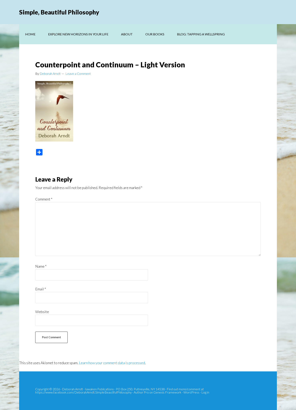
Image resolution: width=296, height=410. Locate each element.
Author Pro (141, 392)
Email (40, 289)
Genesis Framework (167, 392)
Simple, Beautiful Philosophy (59, 12)
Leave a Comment (78, 73)
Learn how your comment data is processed (112, 363)
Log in (205, 392)
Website (42, 311)
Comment (43, 199)
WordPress (191, 392)
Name (41, 266)
